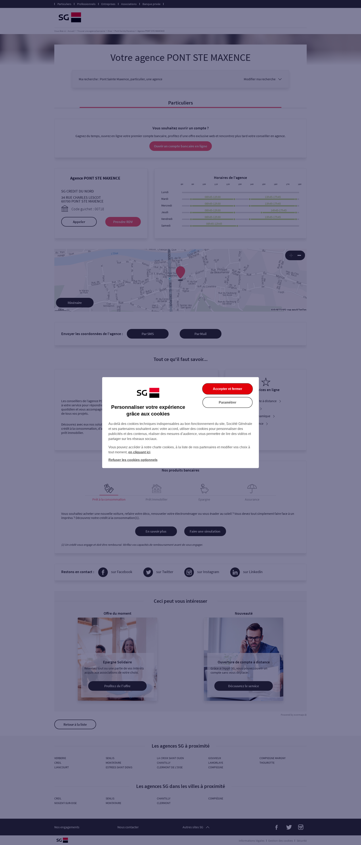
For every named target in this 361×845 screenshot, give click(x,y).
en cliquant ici (139, 452)
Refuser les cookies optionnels (133, 459)
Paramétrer (227, 402)
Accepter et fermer (227, 388)
